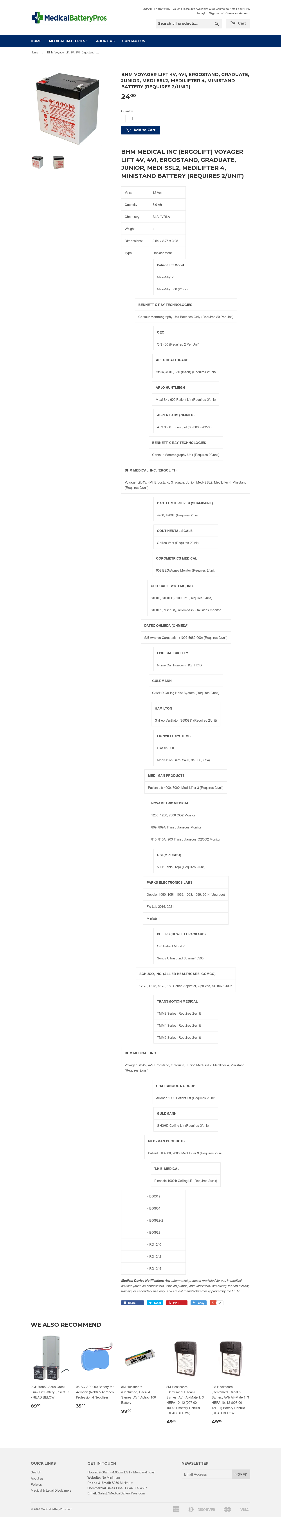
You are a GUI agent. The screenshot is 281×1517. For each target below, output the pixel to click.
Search (36, 1472)
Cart (241, 23)
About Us (105, 41)
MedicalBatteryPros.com (56, 1509)
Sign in (214, 13)
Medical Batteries (67, 41)
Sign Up (240, 1474)
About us (37, 1478)
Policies (36, 1484)
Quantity (127, 111)
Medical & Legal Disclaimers (51, 1490)
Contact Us (133, 41)
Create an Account (237, 13)
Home (36, 41)
